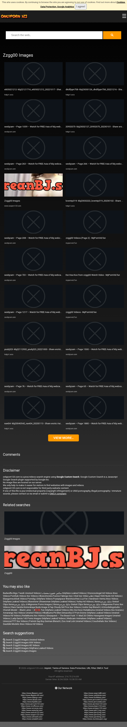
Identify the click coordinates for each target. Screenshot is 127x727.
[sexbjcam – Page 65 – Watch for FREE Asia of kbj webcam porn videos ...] (95, 381)
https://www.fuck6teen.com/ (95, 697)
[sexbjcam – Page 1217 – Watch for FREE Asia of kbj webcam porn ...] (33, 307)
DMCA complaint (58, 493)
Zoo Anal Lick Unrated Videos (76, 621)
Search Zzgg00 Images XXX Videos (23, 642)
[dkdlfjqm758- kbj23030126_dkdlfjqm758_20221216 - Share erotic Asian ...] (95, 84)
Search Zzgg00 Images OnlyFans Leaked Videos (29, 648)
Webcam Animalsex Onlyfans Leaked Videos (89, 618)
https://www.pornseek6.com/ (95, 702)
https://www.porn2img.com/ (95, 712)
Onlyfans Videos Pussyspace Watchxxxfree (58, 598)
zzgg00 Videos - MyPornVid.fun (81, 312)
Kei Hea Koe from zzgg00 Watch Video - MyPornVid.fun (93, 275)
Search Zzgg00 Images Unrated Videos (24, 639)
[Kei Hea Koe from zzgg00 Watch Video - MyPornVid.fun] (95, 270)
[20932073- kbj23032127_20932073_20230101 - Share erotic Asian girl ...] (95, 121)
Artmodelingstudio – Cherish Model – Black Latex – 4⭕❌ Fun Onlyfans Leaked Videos (62, 608)
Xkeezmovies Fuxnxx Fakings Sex (55, 596)
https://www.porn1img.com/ (95, 710)
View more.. (63, 438)
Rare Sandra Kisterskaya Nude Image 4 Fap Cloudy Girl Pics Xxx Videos (46, 607)
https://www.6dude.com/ (32, 700)
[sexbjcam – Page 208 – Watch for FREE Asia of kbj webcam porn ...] (33, 232)
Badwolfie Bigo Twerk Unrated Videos (21, 593)
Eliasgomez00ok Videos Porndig (19, 598)
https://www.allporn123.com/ (95, 706)
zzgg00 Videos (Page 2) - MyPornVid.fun (86, 238)
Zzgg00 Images (12, 200)
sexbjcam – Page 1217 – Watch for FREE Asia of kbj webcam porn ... (37, 312)
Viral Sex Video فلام (83, 596)
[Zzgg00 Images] (33, 195)
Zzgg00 (8, 573)
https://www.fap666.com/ (32, 702)
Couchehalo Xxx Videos (104, 621)
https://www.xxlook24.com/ (32, 719)
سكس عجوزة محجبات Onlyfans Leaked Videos (64, 593)
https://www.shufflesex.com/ (32, 706)
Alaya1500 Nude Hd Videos (107, 596)
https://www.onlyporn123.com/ (95, 708)
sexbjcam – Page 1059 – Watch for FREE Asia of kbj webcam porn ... (38, 126)
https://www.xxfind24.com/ (32, 717)
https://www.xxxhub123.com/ (32, 712)
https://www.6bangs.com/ (32, 697)
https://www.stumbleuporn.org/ (95, 719)
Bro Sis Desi (76, 610)
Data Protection (78, 668)
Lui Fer (84, 598)
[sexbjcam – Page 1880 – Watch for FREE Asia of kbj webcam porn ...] (95, 418)
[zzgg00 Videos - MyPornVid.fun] (95, 307)
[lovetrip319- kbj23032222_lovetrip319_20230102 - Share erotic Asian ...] (95, 195)
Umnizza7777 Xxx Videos (15, 621)
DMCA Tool (102, 668)
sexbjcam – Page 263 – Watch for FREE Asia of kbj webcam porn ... (37, 163)
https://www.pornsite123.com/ (32, 704)
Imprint (47, 668)
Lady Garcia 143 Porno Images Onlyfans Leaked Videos (38, 618)
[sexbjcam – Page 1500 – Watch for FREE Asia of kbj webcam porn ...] (95, 344)
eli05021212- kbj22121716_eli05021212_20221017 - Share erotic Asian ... (40, 89)
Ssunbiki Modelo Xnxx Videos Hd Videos (23, 624)
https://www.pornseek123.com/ (95, 700)
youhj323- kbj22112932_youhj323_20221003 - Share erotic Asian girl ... (38, 349)
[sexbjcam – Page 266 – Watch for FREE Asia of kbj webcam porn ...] (95, 158)
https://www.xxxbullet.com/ (32, 710)
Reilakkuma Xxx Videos (33, 615)
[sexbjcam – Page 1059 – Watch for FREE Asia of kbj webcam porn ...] (33, 121)
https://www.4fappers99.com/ (32, 695)
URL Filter (91, 668)
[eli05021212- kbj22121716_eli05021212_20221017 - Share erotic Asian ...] (33, 84)
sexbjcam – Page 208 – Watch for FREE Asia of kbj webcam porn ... (37, 238)
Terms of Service (60, 668)
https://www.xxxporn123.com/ (32, 715)
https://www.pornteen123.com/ (95, 704)
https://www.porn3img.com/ (95, 715)
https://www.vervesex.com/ (32, 708)
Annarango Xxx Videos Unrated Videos (22, 612)
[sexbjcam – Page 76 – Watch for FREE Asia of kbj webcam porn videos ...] (33, 381)
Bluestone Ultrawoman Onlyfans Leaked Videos (51, 601)
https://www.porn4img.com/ (95, 717)
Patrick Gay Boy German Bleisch (44, 621)
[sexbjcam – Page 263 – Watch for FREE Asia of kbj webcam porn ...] (33, 158)
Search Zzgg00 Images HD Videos (22, 645)
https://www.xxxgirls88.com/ (95, 693)
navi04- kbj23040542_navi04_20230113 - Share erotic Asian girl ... (36, 423)
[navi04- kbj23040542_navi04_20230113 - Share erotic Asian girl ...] (33, 418)
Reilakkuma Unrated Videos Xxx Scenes (103, 610)
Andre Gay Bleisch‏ (91, 607)
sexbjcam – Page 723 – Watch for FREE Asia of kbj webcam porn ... (37, 275)
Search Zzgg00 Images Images (20, 651)
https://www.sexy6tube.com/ (95, 695)
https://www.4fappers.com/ (32, 693)
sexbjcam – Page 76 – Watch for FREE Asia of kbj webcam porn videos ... (40, 386)
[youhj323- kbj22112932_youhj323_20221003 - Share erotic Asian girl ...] (33, 344)
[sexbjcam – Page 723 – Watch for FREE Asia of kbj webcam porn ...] (33, 270)
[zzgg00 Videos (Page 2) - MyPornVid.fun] (95, 232)
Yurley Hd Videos (84, 601)
